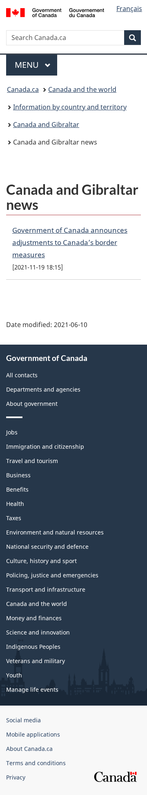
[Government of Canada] (55, 12)
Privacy (15, 777)
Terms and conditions (36, 763)
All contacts (22, 375)
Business (18, 475)
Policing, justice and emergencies (52, 575)
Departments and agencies (43, 389)
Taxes (13, 518)
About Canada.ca (29, 749)
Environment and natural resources (55, 532)
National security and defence (47, 546)
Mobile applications (33, 734)
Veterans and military (35, 661)
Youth (14, 675)
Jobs (12, 432)
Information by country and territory (70, 106)
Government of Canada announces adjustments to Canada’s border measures (69, 242)
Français (129, 8)
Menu (28, 64)
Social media (23, 720)
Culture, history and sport (41, 561)
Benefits (17, 489)
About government (32, 404)
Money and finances (34, 618)
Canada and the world (82, 89)
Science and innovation (38, 632)
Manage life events (32, 689)
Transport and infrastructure (45, 589)
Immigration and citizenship (45, 446)
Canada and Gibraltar (46, 124)
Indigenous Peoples (33, 646)
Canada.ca (23, 89)
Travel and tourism (32, 461)
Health (15, 504)
